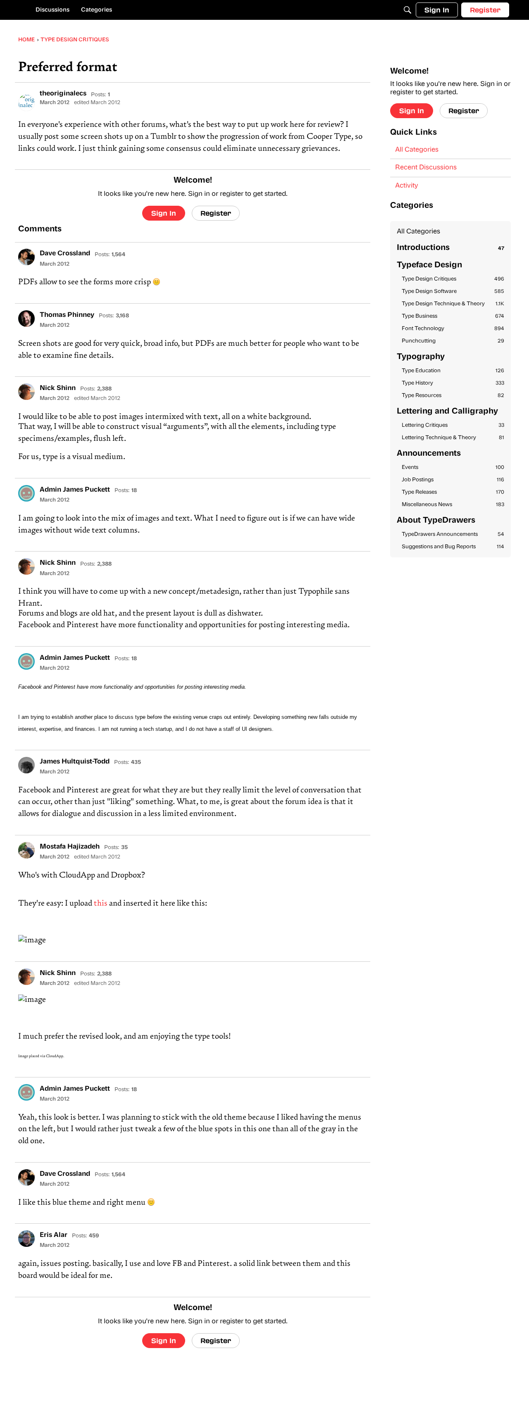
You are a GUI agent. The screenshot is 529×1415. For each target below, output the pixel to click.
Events (453, 467)
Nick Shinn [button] (58, 388)
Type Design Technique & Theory (453, 304)
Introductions (450, 248)
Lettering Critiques (453, 425)
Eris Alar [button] (53, 1235)
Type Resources (453, 395)
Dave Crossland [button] (65, 253)
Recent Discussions (426, 167)
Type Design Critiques (453, 279)
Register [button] (215, 213)
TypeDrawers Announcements (453, 534)
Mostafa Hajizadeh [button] (70, 847)
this (100, 904)
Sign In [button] (163, 213)
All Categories (416, 150)
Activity (406, 186)
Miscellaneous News (453, 504)
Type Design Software (453, 291)
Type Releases (453, 492)
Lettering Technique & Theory (453, 437)
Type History (453, 383)
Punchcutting (453, 341)
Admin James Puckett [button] (75, 490)
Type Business (453, 316)
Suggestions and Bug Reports (453, 546)
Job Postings (453, 480)
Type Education (453, 370)
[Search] (407, 9)
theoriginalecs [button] (63, 93)
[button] (26, 103)
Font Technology (453, 328)
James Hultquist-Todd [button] (75, 762)
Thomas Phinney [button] (67, 315)
